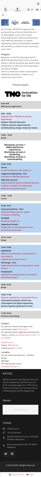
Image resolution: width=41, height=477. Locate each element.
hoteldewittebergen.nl (10, 366)
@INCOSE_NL (13, 345)
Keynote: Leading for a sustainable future (19, 297)
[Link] (3, 15)
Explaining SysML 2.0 (10, 221)
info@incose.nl (7, 342)
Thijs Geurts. (23, 329)
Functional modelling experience (15, 176)
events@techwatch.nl (24, 335)
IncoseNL (18, 348)
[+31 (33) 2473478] (5, 432)
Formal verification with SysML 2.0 (16, 170)
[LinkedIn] (28, 9)
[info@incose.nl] (5, 428)
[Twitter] (32, 9)
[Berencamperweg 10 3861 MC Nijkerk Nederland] (5, 445)
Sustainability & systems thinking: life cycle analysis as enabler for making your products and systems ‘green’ (20, 186)
